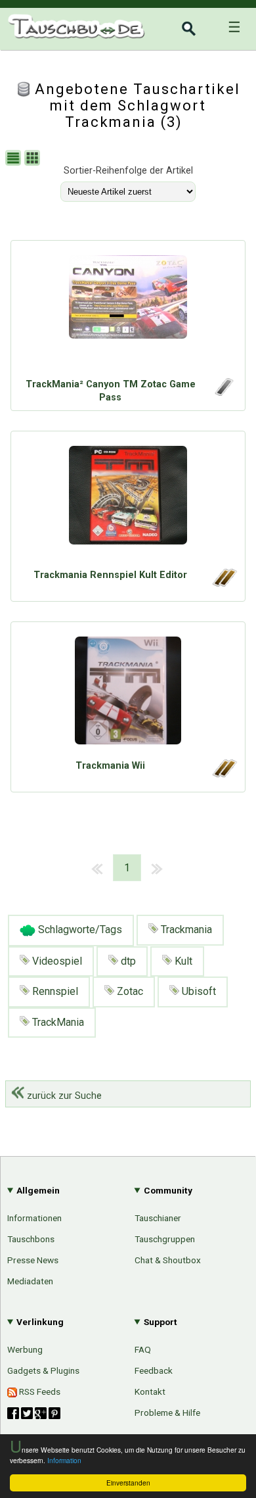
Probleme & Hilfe (167, 1412)
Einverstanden (128, 1482)
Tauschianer (158, 1218)
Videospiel (56, 961)
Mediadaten (30, 1281)
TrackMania (57, 1022)
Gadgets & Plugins (43, 1370)
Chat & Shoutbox (168, 1260)
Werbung (25, 1349)
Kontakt (150, 1391)
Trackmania (185, 929)
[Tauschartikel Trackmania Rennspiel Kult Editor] (128, 503)
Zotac (128, 991)
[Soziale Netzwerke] (33, 1413)
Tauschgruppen (165, 1239)
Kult (182, 961)
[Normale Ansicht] (14, 159)
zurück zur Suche (63, 1095)
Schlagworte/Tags (78, 929)
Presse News (32, 1260)
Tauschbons (30, 1239)
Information (64, 1460)
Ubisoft (197, 991)
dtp (127, 961)
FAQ (143, 1349)
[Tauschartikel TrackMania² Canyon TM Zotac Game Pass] (128, 312)
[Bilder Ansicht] (33, 159)
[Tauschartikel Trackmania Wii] (128, 693)
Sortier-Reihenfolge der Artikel (128, 170)
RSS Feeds (38, 1391)
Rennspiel (54, 991)
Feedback (154, 1370)
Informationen (34, 1218)
